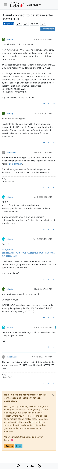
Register (9, 446)
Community (34, 4)
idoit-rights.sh (15, 163)
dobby (10, 39)
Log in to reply (48, 29)
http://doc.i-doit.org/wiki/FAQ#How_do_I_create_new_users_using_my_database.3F (28, 252)
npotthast (12, 152)
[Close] (52, 395)
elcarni (10, 197)
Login (18, 446)
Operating (10, 24)
